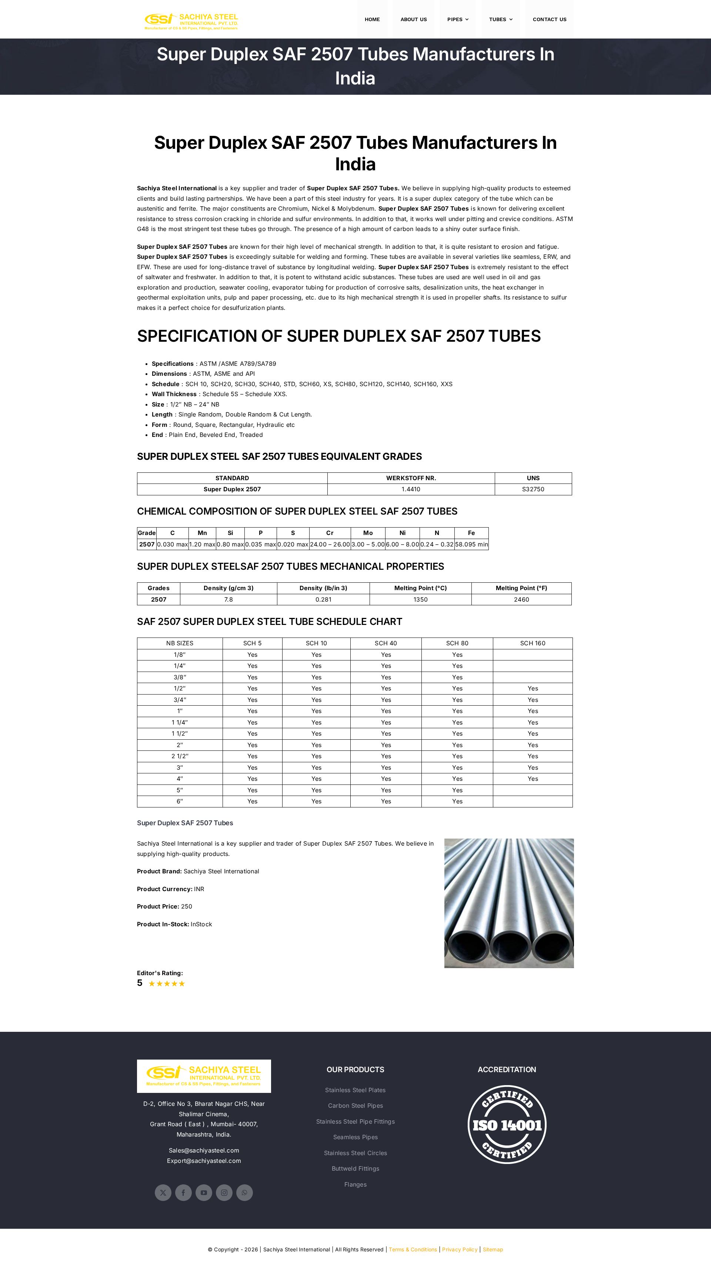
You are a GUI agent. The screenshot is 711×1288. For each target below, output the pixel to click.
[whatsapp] (244, 1192)
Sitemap (493, 1249)
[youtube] (204, 1192)
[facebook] (183, 1192)
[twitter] (163, 1192)
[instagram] (224, 1192)
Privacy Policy (459, 1249)
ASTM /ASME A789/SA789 (238, 363)
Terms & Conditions (413, 1249)
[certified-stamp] (507, 1088)
